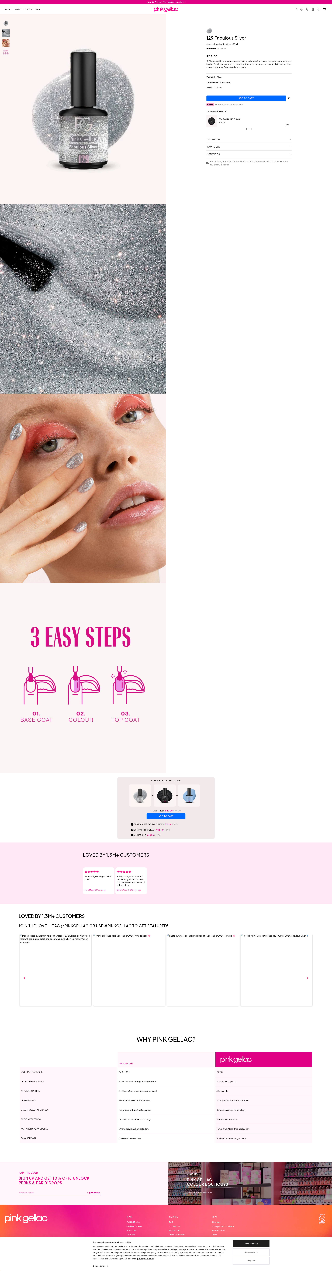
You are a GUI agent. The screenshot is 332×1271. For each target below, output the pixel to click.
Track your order (177, 1234)
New (38, 9)
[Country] (301, 9)
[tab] (246, 129)
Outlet (30, 9)
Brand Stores (218, 1230)
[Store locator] (307, 9)
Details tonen (99, 1266)
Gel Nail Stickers (134, 1226)
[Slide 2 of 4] (6, 33)
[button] (55, 970)
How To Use (213, 146)
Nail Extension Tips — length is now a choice (166, 2)
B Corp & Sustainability (223, 1226)
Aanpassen (250, 1252)
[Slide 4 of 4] (6, 53)
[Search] (296, 9)
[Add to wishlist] (289, 98)
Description (213, 139)
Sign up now (93, 1192)
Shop (8, 9)
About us (216, 1222)
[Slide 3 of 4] (6, 43)
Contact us (174, 1226)
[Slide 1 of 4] (6, 23)
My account (174, 1230)
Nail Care (130, 1234)
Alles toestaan (251, 1244)
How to (19, 9)
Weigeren (251, 1261)
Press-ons (131, 1230)
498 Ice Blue (140, 835)
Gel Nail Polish (133, 1222)
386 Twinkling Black (229, 119)
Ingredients (213, 154)
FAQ (171, 1222)
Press (214, 1234)
